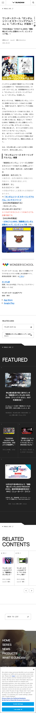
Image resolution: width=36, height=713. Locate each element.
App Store (8, 300)
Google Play (9, 303)
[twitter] (34, 23)
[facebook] (34, 25)
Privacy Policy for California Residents (14, 698)
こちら (21, 276)
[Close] (34, 669)
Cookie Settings (18, 704)
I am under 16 (18, 709)
